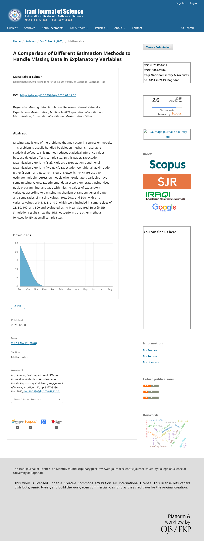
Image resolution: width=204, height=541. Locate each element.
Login (193, 3)
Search (189, 28)
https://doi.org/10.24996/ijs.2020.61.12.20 (48, 95)
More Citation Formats (27, 399)
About (118, 28)
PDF (19, 306)
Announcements (53, 28)
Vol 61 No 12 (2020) (51, 41)
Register (180, 3)
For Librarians (151, 362)
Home (17, 41)
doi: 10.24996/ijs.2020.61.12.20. (41, 391)
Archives (29, 28)
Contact (137, 28)
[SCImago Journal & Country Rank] (167, 137)
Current (12, 28)
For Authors (78, 28)
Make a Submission (158, 47)
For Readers (150, 350)
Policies (100, 28)
